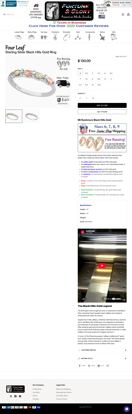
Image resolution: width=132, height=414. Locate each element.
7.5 (86, 79)
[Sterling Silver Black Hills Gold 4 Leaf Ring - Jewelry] (31, 116)
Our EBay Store (62, 396)
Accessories (90, 32)
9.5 (86, 85)
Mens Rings (32, 32)
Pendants (55, 32)
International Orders (63, 392)
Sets (78, 32)
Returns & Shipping (63, 389)
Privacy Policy (61, 399)
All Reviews (37, 389)
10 (93, 85)
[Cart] (128, 14)
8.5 (99, 79)
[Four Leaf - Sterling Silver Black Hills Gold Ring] (13, 116)
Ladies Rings (19, 32)
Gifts (113, 32)
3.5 (80, 85)
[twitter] (11, 396)
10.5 (99, 85)
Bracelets (66, 32)
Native (102, 32)
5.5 (99, 73)
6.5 (111, 73)
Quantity (81, 93)
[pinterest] (20, 396)
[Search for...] (4, 14)
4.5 (86, 73)
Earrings (44, 32)
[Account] (123, 14)
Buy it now (102, 112)
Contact (36, 399)
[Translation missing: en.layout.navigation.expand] (19, 37)
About (35, 396)
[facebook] (15, 396)
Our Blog (36, 392)
